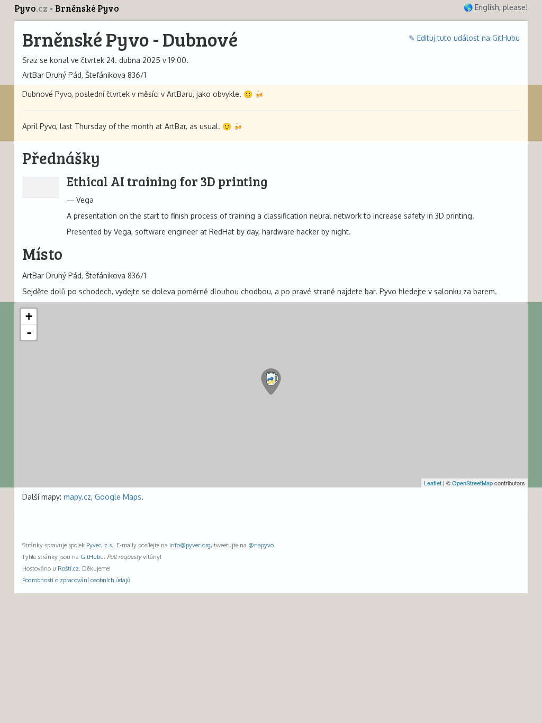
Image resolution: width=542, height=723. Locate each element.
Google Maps (118, 496)
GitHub (90, 557)
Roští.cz (68, 568)
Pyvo (31, 8)
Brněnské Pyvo (87, 8)
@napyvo (261, 545)
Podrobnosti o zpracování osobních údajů (76, 580)
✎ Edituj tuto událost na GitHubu (464, 37)
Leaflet (432, 482)
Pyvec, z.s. (99, 545)
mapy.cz (77, 496)
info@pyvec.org (190, 545)
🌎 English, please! (496, 7)
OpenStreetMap (472, 482)
